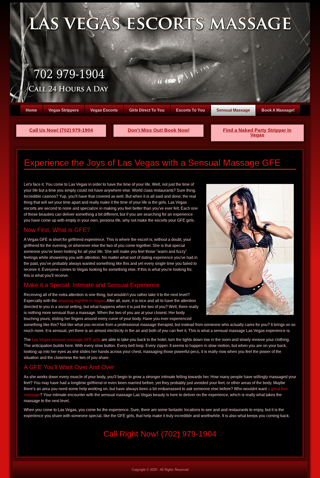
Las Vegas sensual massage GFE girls (66, 339)
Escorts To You (190, 110)
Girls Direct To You (146, 110)
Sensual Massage (233, 110)
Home (31, 110)
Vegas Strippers (63, 110)
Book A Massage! (278, 110)
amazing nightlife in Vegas (81, 301)
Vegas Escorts (104, 110)
